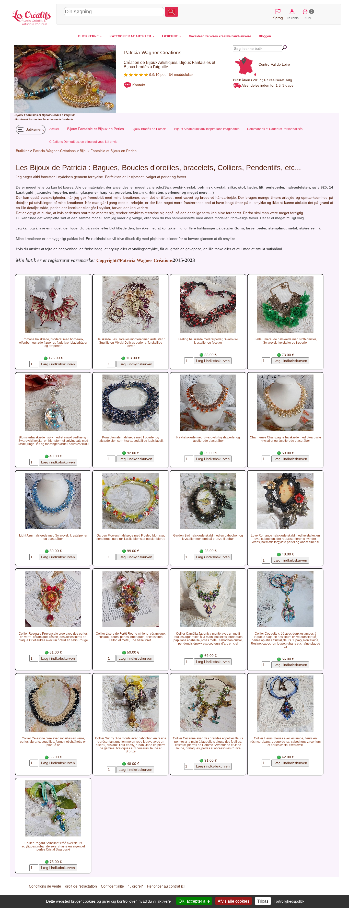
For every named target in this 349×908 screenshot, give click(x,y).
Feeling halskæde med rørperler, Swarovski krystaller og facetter (208, 340)
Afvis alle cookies (233, 901)
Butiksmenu (34, 129)
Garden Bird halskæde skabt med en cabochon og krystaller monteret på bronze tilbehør (208, 537)
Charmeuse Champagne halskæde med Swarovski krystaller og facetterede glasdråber (285, 439)
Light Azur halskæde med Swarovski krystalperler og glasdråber (53, 537)
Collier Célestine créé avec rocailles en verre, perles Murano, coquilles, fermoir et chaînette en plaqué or (53, 742)
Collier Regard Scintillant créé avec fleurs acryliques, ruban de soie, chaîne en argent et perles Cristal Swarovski (53, 846)
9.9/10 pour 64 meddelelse (170, 74)
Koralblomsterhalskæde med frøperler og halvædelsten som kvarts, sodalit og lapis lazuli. (131, 439)
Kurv (308, 14)
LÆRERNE (170, 36)
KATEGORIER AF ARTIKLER (131, 36)
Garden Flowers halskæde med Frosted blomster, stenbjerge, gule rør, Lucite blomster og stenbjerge (130, 537)
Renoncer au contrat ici (165, 886)
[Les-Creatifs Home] (31, 17)
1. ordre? (135, 886)
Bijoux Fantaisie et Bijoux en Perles (108, 151)
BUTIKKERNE (88, 36)
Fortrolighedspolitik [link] (289, 901)
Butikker (22, 151)
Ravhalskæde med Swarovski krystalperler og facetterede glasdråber (208, 439)
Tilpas (263, 901)
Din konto (292, 18)
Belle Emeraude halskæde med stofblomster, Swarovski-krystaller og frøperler (285, 340)
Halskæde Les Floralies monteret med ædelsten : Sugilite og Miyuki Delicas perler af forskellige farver (131, 342)
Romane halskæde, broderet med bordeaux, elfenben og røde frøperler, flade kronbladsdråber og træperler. (53, 342)
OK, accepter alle (194, 901)
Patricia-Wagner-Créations (54, 151)
